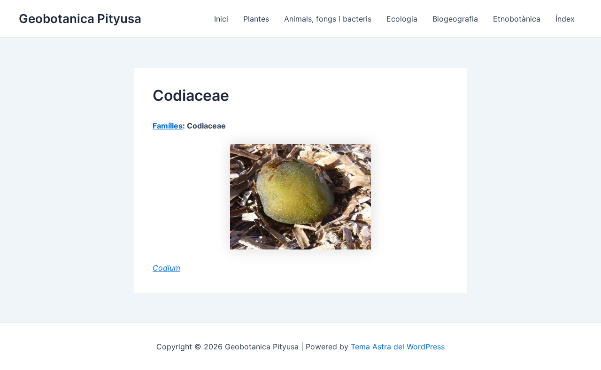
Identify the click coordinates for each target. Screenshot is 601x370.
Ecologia (401, 18)
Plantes (256, 18)
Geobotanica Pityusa (80, 18)
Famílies (168, 125)
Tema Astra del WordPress (398, 346)
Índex (565, 18)
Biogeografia (455, 18)
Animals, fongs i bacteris (327, 18)
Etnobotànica (516, 18)
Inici (221, 18)
